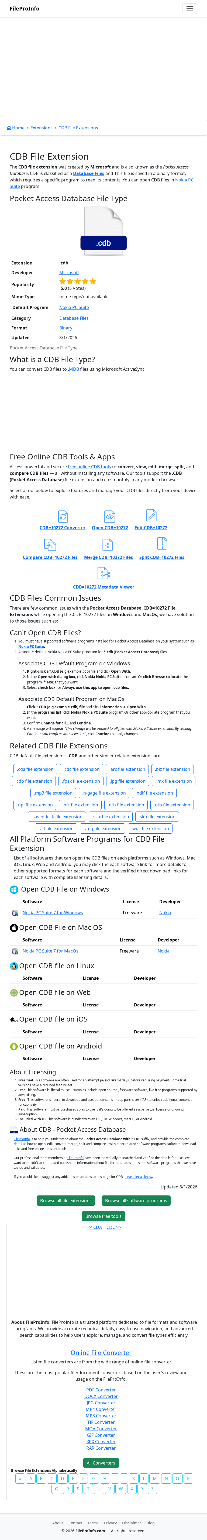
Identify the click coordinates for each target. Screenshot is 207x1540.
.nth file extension (126, 805)
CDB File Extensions (78, 128)
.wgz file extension (150, 828)
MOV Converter (101, 1429)
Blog (151, 1522)
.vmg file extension (102, 828)
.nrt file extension (80, 805)
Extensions (41, 128)
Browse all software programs (136, 1201)
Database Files (88, 173)
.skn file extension (157, 817)
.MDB (73, 369)
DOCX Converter (101, 1396)
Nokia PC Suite (74, 307)
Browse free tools (103, 1216)
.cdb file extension (33, 781)
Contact (75, 1522)
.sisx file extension (110, 817)
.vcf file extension (56, 828)
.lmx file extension (173, 781)
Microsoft (69, 273)
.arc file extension (127, 769)
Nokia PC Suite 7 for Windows (53, 913)
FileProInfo (24, 8)
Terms (93, 1522)
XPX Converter (101, 1442)
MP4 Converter (101, 1409)
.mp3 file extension (53, 793)
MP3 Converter (101, 1416)
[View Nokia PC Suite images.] (15, 913)
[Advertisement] (103, 81)
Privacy (110, 1522)
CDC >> (113, 1227)
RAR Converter (101, 1448)
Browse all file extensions (66, 1201)
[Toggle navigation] (189, 8)
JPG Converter (101, 1403)
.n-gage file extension (104, 793)
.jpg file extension (128, 781)
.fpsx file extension (81, 781)
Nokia (165, 913)
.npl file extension (35, 805)
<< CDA (94, 1227)
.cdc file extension (81, 769)
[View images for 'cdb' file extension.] (103, 231)
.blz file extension (172, 769)
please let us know (138, 1176)
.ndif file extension (154, 793)
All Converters (101, 1463)
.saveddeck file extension (57, 817)
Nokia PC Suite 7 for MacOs (50, 951)
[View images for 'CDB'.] (15, 1129)
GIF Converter (101, 1435)
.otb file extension (172, 805)
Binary (65, 328)
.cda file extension (35, 769)
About (57, 1522)
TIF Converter (101, 1422)
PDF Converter (101, 1390)
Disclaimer (131, 1522)
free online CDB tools (89, 467)
